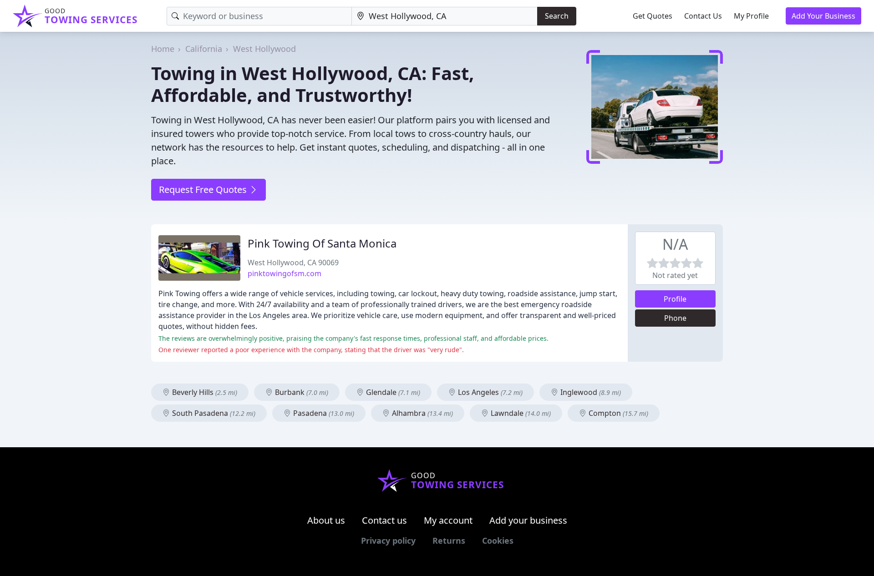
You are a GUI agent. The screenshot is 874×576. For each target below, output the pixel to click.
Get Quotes (652, 16)
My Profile (751, 16)
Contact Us (703, 16)
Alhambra (421, 413)
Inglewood (590, 392)
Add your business (528, 520)
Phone (675, 318)
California (203, 48)
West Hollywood (264, 48)
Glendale (392, 392)
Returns (448, 540)
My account (448, 520)
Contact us (384, 520)
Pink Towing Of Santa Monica (322, 243)
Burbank (300, 392)
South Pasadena (212, 413)
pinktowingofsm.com (284, 273)
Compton (617, 413)
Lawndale (520, 413)
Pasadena (322, 413)
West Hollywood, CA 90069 (293, 263)
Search (557, 16)
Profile (675, 299)
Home (162, 48)
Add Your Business (823, 16)
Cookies (497, 540)
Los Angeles (489, 392)
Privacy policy (388, 540)
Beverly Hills (203, 392)
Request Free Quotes (204, 189)
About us (326, 520)
